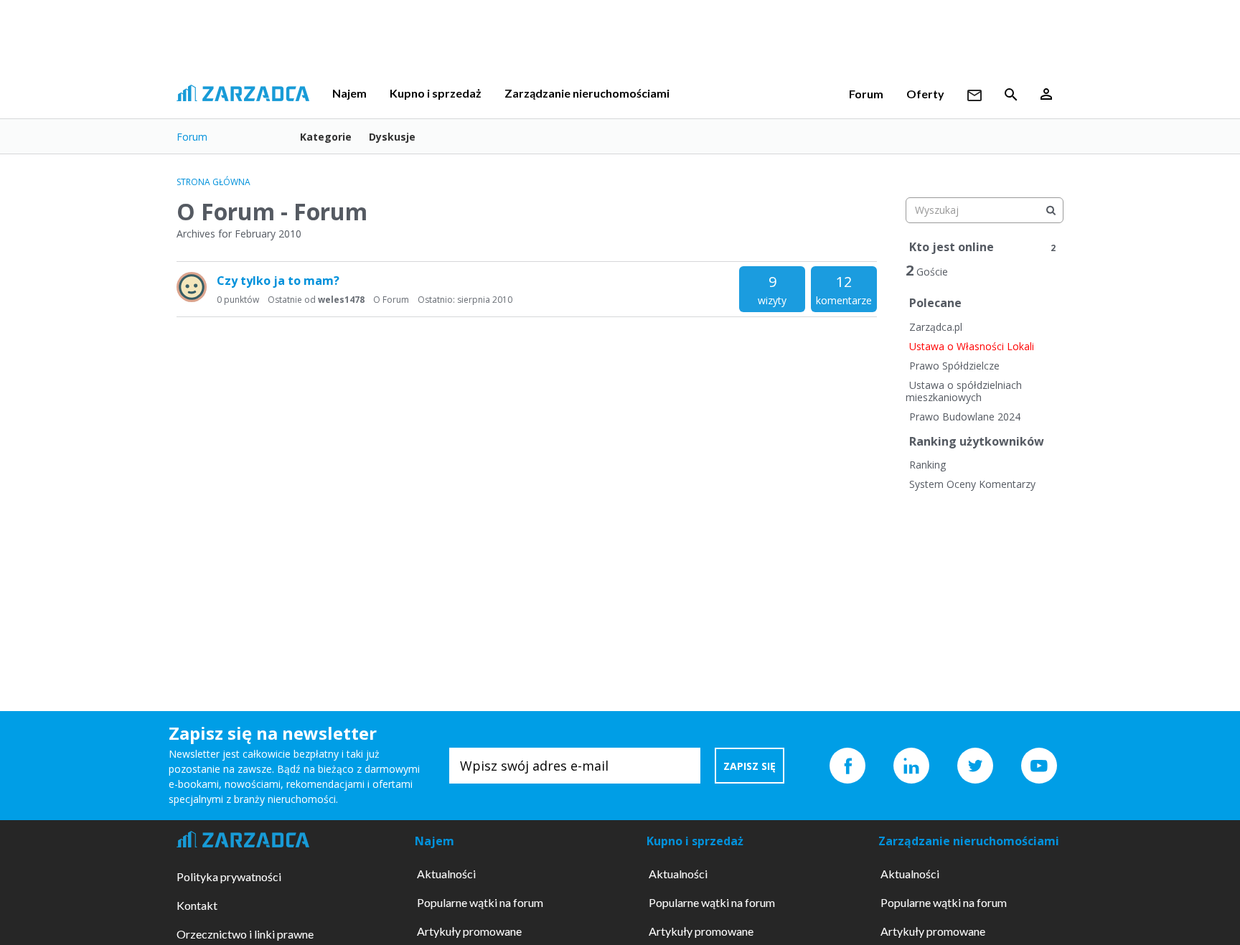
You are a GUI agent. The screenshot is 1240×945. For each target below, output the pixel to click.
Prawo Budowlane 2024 (964, 416)
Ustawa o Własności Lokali (971, 346)
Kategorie (326, 137)
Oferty (925, 93)
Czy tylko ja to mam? (278, 280)
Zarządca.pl (935, 327)
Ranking (927, 464)
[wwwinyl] (192, 287)
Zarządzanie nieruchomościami (587, 93)
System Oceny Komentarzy (972, 484)
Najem (349, 93)
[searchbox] (984, 210)
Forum (866, 93)
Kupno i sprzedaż (436, 93)
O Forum (391, 299)
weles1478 (341, 299)
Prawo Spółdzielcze (954, 365)
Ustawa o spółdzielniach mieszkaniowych (964, 391)
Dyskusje (392, 137)
